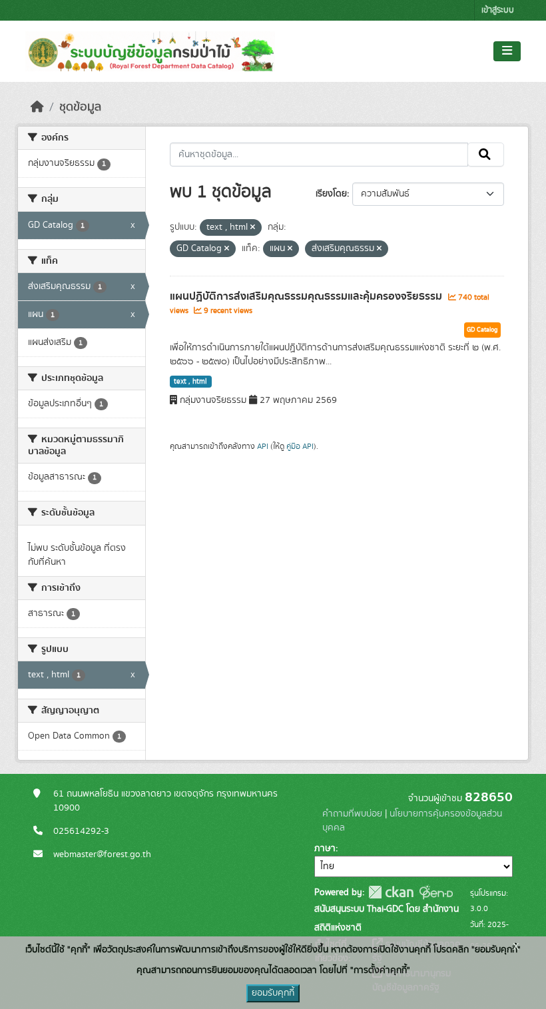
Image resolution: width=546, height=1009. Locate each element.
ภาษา (325, 848)
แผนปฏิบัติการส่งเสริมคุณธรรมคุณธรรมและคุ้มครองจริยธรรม (307, 296)
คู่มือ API (300, 446)
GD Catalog (482, 329)
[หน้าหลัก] (37, 107)
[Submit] (485, 155)
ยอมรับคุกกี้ (273, 993)
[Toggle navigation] (507, 51)
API (262, 446)
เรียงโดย (331, 193)
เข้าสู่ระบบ (497, 10)
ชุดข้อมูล (80, 107)
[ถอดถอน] (252, 227)
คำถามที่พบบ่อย (352, 814)
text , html (190, 381)
